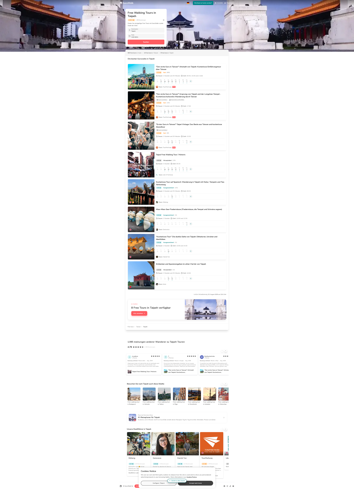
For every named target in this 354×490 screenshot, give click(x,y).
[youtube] (233, 486)
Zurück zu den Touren (178, 481)
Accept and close (195, 483)
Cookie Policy (192, 477)
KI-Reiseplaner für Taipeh (149, 417)
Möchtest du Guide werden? (203, 3)
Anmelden (220, 3)
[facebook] (224, 486)
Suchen (146, 42)
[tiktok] (230, 486)
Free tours (131, 327)
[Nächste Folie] (225, 350)
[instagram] (227, 486)
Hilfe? (138, 486)
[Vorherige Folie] (222, 350)
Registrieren (230, 3)
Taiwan (138, 327)
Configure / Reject (159, 483)
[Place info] (163, 20)
